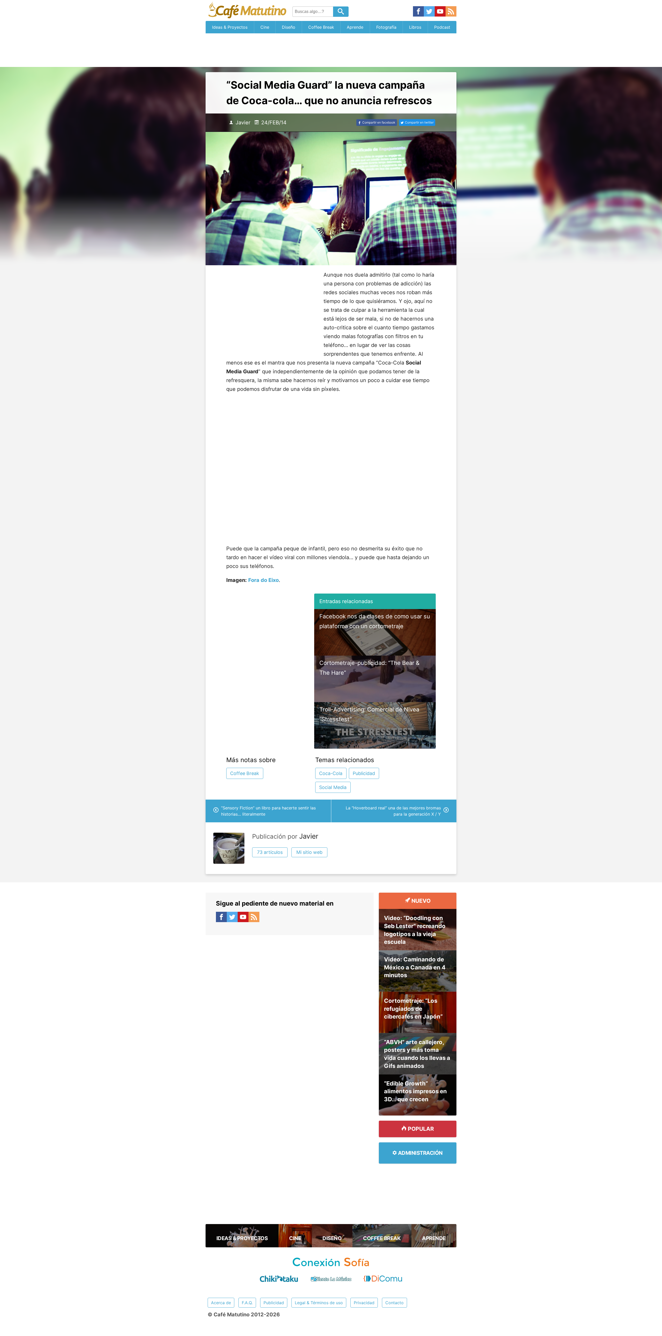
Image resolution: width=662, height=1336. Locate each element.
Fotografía (386, 27)
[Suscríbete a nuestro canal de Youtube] (440, 11)
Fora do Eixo (263, 580)
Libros (415, 27)
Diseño (288, 27)
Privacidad (364, 1302)
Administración (420, 1153)
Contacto (394, 1302)
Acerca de (221, 1302)
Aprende (355, 27)
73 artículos (270, 852)
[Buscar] (341, 11)
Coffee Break (321, 27)
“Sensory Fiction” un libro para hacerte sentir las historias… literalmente (268, 811)
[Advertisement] (331, 50)
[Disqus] (290, 999)
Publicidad (364, 773)
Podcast (442, 27)
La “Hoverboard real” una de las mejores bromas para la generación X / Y (393, 811)
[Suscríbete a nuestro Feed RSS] (451, 11)
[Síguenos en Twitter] (429, 11)
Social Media (333, 787)
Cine (264, 27)
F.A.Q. (247, 1302)
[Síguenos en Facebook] (418, 11)
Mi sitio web (309, 852)
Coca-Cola (330, 773)
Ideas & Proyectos (229, 27)
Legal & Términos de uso (319, 1302)
